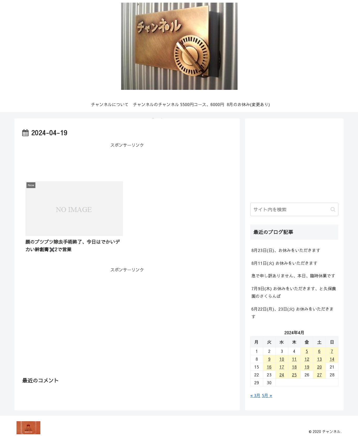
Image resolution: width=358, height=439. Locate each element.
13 (319, 359)
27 (319, 374)
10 (281, 359)
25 (294, 374)
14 (332, 359)
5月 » (267, 395)
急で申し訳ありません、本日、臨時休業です (293, 275)
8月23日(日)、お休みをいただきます (285, 250)
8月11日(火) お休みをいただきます (284, 263)
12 (307, 359)
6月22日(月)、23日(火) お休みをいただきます (292, 312)
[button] (333, 209)
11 (294, 359)
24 (281, 374)
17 (281, 367)
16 (269, 367)
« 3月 (255, 395)
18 (294, 367)
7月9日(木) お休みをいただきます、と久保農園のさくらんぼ (293, 292)
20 (319, 367)
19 (307, 367)
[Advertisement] (127, 160)
